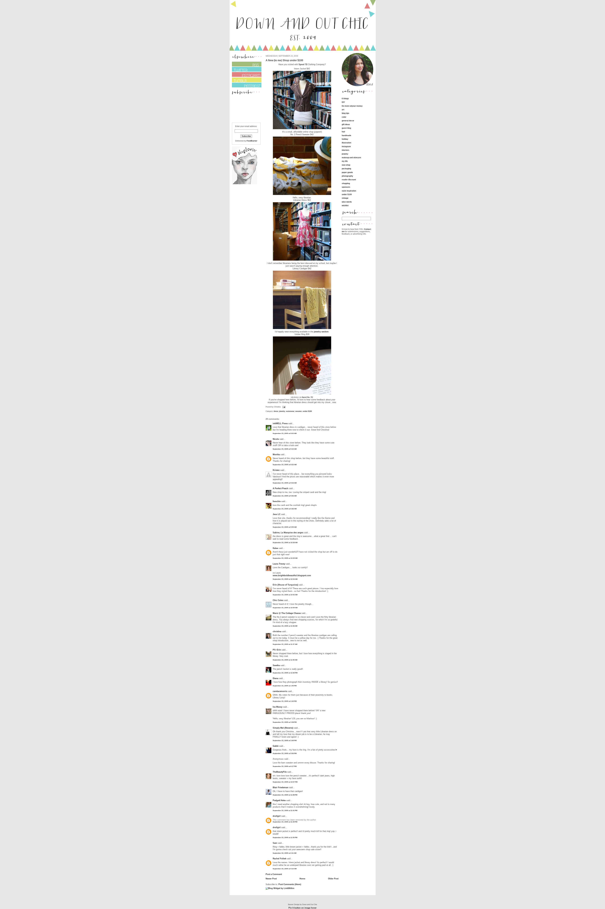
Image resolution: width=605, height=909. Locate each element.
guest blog (346, 128)
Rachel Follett (279, 858)
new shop (346, 165)
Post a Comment (274, 874)
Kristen (276, 470)
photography (347, 176)
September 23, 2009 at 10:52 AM (285, 595)
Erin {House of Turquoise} (285, 585)
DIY (343, 102)
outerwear (290, 411)
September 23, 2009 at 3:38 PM (285, 722)
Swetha (276, 665)
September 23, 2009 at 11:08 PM (285, 795)
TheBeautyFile (280, 772)
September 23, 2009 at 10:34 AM (285, 579)
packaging (346, 169)
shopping (346, 183)
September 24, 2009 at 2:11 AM (284, 853)
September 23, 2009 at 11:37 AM (285, 644)
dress (276, 411)
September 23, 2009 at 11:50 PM (285, 837)
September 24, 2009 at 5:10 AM (285, 869)
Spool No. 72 (307, 397)
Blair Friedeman (280, 787)
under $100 (307, 411)
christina (277, 631)
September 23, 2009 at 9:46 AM (285, 509)
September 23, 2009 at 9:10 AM (285, 449)
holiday (345, 139)
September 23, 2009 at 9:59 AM (285, 527)
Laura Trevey (279, 564)
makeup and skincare (351, 157)
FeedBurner (252, 141)
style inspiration (349, 191)
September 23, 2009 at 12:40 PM (285, 673)
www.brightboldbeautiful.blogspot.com (292, 575)
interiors (345, 150)
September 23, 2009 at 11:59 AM (285, 660)
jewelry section (321, 331)
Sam (275, 843)
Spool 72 (303, 64)
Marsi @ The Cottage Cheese (287, 613)
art (343, 110)
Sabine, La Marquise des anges (288, 532)
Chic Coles (278, 600)
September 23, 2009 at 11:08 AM (285, 626)
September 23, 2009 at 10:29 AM (285, 558)
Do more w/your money (352, 106)
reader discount (349, 180)
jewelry (282, 411)
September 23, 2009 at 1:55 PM (285, 686)
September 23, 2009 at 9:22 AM (285, 464)
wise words (347, 202)
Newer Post (271, 878)
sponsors (346, 187)
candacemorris (280, 691)
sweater (298, 411)
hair (343, 132)
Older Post (333, 878)
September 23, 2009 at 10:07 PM (285, 782)
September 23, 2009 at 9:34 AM (285, 483)
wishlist (345, 205)
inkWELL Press (280, 423)
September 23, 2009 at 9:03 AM (285, 433)
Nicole (276, 439)
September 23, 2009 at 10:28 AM (285, 542)
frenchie (277, 501)
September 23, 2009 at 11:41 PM (285, 810)
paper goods (347, 172)
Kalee (275, 548)
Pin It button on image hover (302, 908)
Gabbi (276, 746)
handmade (346, 135)
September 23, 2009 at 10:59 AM (285, 608)
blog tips (345, 113)
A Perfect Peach (280, 488)
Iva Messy (277, 707)
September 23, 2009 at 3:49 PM (285, 740)
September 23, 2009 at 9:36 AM (285, 496)
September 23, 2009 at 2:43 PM (285, 701)
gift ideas (346, 124)
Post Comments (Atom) (289, 884)
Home (302, 878)
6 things (345, 98)
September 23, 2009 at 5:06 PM (285, 753)
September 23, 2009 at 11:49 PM (285, 822)
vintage (345, 198)
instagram (346, 146)
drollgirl (277, 816)
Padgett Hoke (279, 800)
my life (345, 161)
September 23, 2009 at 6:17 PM (285, 766)
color (344, 117)
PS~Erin (277, 650)
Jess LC (276, 514)
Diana (276, 678)
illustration (346, 143)
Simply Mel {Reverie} (283, 728)
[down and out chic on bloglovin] (244, 183)
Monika (276, 454)
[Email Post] (283, 407)
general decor (348, 121)
